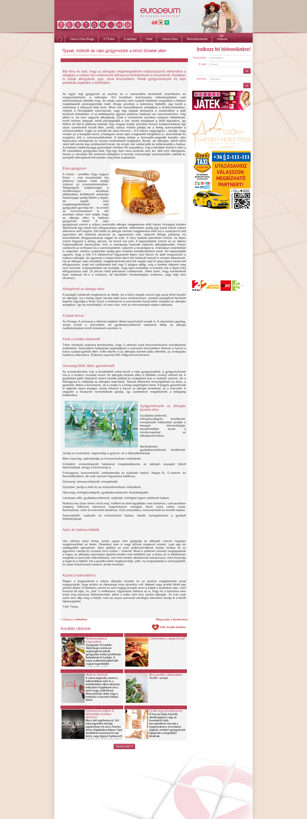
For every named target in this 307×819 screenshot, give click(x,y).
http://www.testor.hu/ (94, 25)
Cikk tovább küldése (173, 627)
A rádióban (130, 39)
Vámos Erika (170, 39)
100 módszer (222, 36)
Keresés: (202, 78)
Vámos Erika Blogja (82, 39)
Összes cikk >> (124, 746)
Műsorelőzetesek (197, 39)
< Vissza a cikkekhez (74, 619)
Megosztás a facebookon (172, 619)
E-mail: (203, 64)
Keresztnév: (200, 57)
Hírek (149, 39)
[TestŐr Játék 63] (221, 100)
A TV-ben (108, 39)
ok (247, 71)
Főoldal (59, 39)
